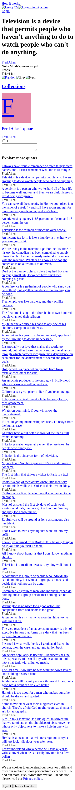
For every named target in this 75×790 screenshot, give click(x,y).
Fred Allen (9, 62)
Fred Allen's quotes (18, 128)
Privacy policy (32, 778)
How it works (11, 3)
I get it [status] (7, 786)
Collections (13, 86)
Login (6, 11)
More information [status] (25, 786)
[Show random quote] (9, 77)
